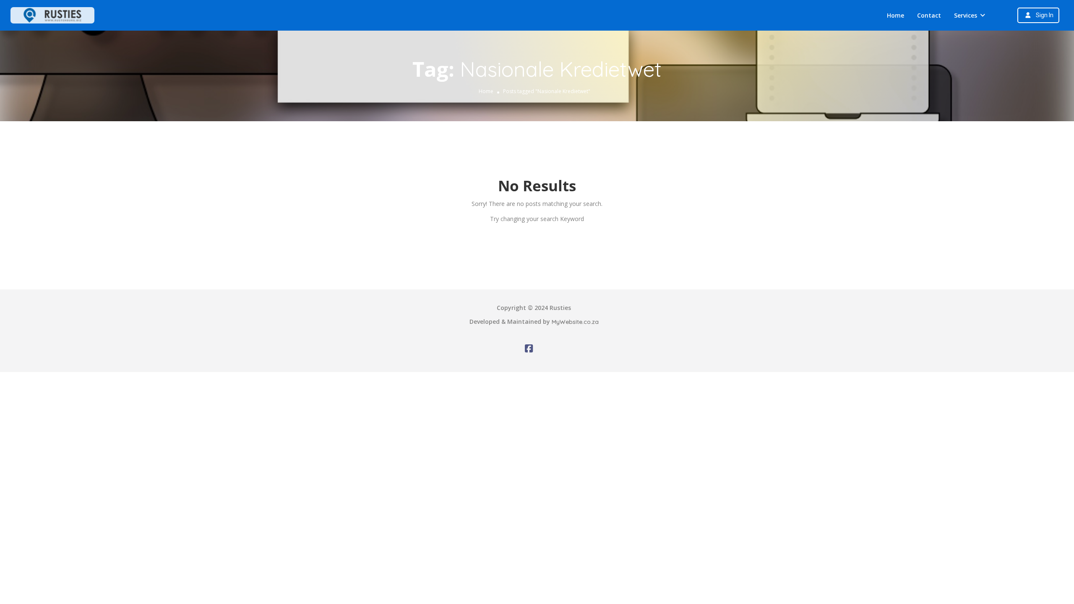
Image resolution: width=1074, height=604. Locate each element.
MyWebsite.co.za (575, 321)
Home (895, 15)
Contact (929, 15)
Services (965, 15)
